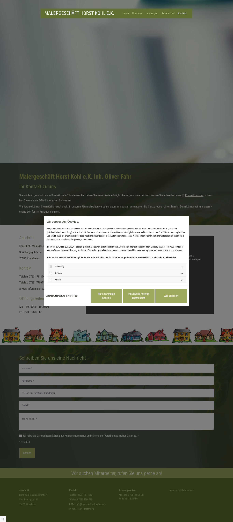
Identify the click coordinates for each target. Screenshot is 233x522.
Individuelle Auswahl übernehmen (138, 296)
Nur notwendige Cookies (106, 296)
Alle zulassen (171, 295)
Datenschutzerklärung (55, 296)
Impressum (72, 296)
